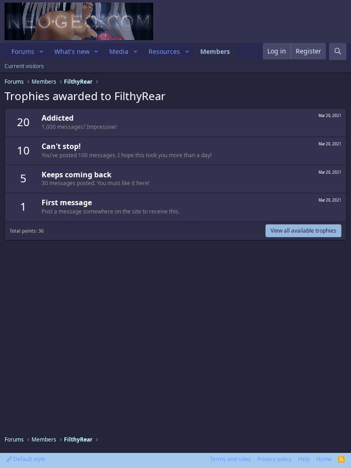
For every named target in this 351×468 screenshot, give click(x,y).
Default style (28, 459)
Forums (22, 51)
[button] (41, 51)
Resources (164, 51)
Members (215, 51)
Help (304, 459)
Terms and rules (230, 459)
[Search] (337, 51)
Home (324, 459)
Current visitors (24, 66)
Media (118, 51)
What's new (72, 51)
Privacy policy (274, 459)
